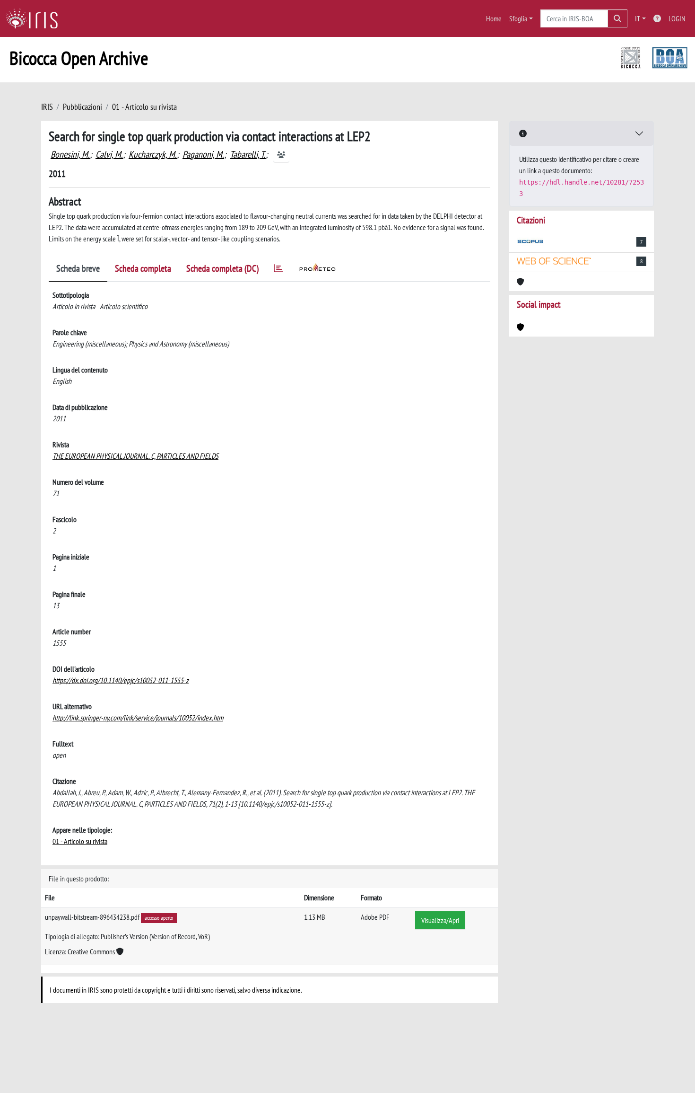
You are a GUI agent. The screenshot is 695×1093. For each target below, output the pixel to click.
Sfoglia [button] (518, 18)
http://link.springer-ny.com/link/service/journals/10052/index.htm (137, 717)
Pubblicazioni (82, 106)
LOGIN (677, 18)
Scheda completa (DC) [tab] (222, 268)
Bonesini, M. (70, 154)
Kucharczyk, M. (153, 154)
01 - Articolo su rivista (144, 106)
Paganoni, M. (203, 154)
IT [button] (637, 18)
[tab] (278, 270)
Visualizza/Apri (440, 920)
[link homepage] (35, 18)
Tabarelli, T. (248, 154)
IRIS (47, 106)
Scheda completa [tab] (143, 268)
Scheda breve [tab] (78, 268)
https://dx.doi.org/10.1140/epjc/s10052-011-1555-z (120, 680)
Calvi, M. (109, 154)
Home (494, 18)
